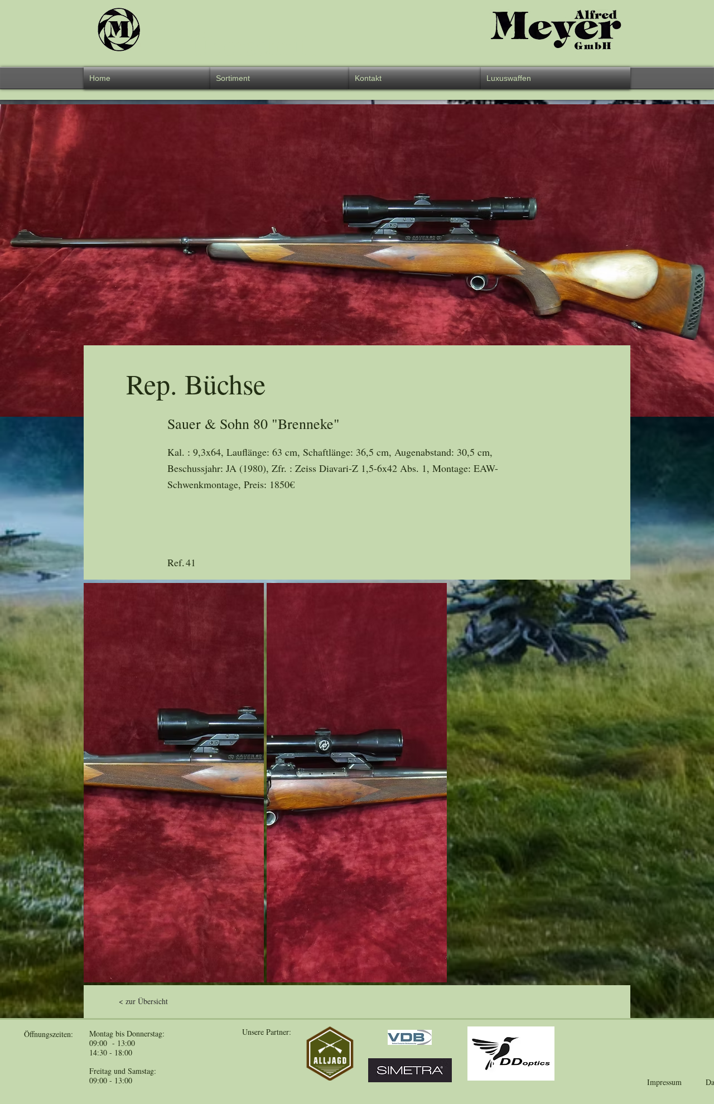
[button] (279, 78)
